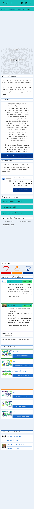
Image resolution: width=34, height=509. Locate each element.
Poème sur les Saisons (23, 375)
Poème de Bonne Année (22, 416)
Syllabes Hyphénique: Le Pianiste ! (12, 201)
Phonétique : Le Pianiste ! (9, 207)
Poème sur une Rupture (22, 396)
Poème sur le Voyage (22, 355)
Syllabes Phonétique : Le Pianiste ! (12, 213)
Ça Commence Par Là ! (19, 412)
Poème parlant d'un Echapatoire (22, 365)
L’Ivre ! (14, 402)
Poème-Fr (6, 3)
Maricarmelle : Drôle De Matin (15, 445)
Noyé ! (14, 392)
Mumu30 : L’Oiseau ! (12, 440)
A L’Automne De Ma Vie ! (19, 371)
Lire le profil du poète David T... (23, 190)
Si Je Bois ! (16, 361)
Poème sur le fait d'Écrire (22, 406)
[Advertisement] (17, 30)
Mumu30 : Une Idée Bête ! (14, 436)
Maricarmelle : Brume (13, 448)
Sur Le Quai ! (16, 351)
